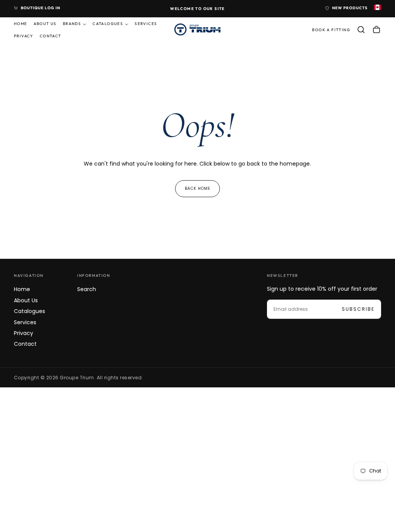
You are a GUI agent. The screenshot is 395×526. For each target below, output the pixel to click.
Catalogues (108, 23)
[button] (361, 29)
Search (86, 289)
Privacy (24, 36)
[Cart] (376, 29)
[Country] (377, 8)
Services (146, 23)
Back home (197, 188)
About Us (45, 23)
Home (20, 23)
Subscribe (358, 309)
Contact (50, 36)
